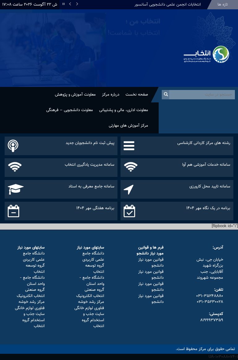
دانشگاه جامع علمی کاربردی (93, 256)
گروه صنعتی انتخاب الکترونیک (90, 293)
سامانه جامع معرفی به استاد (91, 186)
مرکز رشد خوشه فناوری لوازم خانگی (89, 305)
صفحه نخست (137, 95)
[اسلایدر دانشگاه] (89, 48)
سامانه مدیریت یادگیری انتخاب (89, 165)
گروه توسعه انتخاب (94, 269)
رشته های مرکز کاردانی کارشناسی (203, 143)
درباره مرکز (110, 95)
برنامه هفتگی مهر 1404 (95, 208)
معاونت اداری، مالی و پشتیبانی (123, 110)
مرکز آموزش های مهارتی (128, 126)
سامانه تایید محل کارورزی (209, 186)
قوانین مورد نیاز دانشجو (151, 263)
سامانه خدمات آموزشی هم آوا (206, 165)
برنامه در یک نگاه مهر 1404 (208, 208)
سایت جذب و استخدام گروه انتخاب (93, 320)
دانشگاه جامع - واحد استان (91, 281)
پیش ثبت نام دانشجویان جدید (90, 143)
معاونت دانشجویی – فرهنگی (69, 110)
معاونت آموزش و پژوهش (75, 95)
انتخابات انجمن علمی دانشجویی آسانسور (167, 5)
